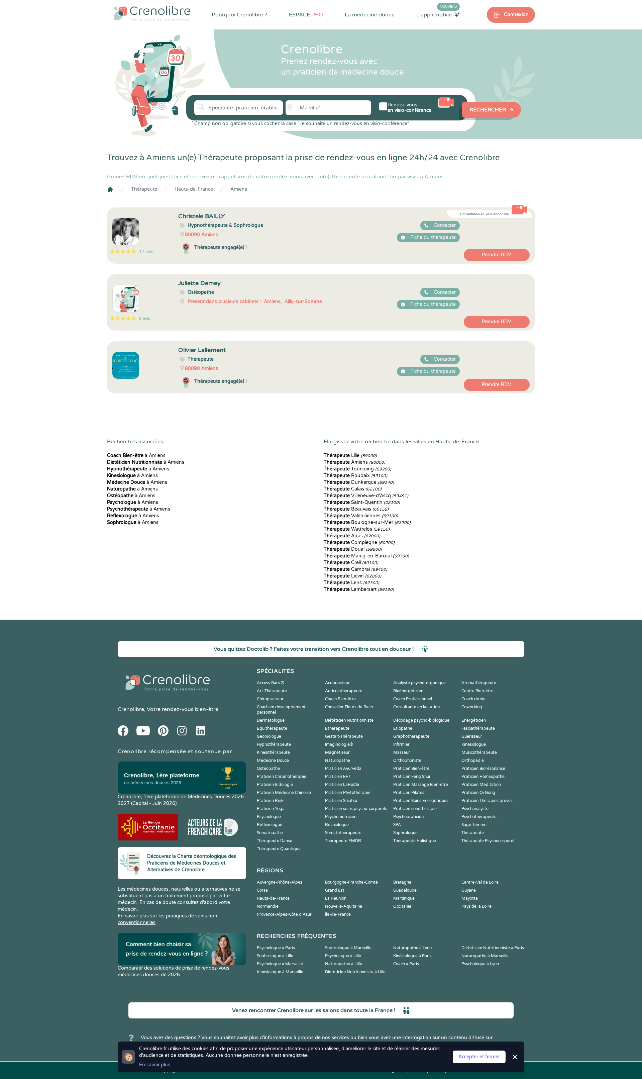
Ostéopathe (268, 768)
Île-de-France (338, 914)
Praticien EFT (337, 776)
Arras (352, 536)
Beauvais (356, 509)
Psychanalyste (475, 808)
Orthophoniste (407, 760)
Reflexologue (269, 824)
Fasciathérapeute (478, 728)
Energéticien (473, 720)
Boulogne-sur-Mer (367, 522)
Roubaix (355, 475)
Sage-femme (474, 824)
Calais (353, 489)
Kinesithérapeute (273, 752)
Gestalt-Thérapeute (344, 736)
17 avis (146, 251)
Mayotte (469, 898)
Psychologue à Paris (276, 948)
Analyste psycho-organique (419, 683)
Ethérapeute (337, 728)
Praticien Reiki (271, 800)
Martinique (404, 898)
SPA (397, 824)
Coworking (471, 707)
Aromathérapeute (478, 683)
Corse (262, 890)
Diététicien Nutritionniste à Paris (492, 948)
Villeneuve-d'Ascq (366, 496)
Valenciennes (361, 516)
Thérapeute (144, 189)
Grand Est (334, 890)
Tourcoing (357, 469)
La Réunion (335, 898)
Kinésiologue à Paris (412, 956)
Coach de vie (473, 699)
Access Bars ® (270, 683)
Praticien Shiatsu (341, 800)
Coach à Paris (406, 964)
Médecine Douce (273, 760)
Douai (353, 549)
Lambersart (359, 589)
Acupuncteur (337, 683)
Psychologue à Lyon (480, 964)
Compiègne (359, 542)
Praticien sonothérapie (415, 808)
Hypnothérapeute (274, 744)
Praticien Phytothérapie (347, 792)
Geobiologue (269, 736)
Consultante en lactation (416, 707)
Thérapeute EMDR (343, 840)
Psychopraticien (408, 816)
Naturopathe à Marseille (485, 956)
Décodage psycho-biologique (421, 720)
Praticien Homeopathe (483, 776)
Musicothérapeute (479, 752)
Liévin (352, 576)
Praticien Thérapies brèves (487, 800)
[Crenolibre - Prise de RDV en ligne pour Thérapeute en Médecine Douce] (152, 13)
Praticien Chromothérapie (281, 776)
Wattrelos (357, 529)
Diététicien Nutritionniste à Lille (355, 972)
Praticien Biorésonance (483, 768)
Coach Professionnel (412, 699)
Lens (351, 583)
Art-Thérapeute (272, 691)
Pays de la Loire (476, 906)
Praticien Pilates (408, 792)
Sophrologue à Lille (275, 956)
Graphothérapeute (411, 736)
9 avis (144, 318)
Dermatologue (271, 720)
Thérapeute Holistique (414, 840)
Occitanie (402, 906)
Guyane (468, 890)
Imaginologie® (339, 744)
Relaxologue (337, 824)
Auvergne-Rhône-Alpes (279, 882)
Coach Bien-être (340, 699)
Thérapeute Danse (274, 840)
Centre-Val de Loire (480, 882)
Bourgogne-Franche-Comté (351, 882)
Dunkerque (359, 482)
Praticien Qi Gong (478, 792)
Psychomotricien (340, 816)
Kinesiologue (473, 744)
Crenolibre (131, 709)
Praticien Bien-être (411, 768)
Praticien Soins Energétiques (420, 800)
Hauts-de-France (194, 189)
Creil (351, 562)
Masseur (401, 752)
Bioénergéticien (408, 691)
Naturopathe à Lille (343, 964)
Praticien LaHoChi (342, 784)
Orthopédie (472, 760)
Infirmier (401, 744)
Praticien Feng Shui (411, 776)
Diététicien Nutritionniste (349, 720)
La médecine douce (370, 14)
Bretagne (402, 882)
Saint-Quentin (362, 502)
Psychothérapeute (479, 816)
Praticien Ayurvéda (343, 768)
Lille (350, 455)
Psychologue (269, 816)
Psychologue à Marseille (280, 964)
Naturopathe (337, 760)
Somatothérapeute (343, 832)
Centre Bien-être (477, 691)
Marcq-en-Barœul (366, 556)
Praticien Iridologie (275, 784)
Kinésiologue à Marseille (280, 972)
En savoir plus (154, 1065)
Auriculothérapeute (343, 691)
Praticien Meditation (481, 784)
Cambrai (355, 569)
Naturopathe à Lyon (412, 948)
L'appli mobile (436, 14)
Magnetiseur (337, 752)
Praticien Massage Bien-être (420, 784)
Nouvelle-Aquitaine (343, 906)
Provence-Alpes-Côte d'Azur (284, 914)
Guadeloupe (405, 890)
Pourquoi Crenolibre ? (239, 14)
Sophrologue (405, 832)
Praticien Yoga (271, 808)
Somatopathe (270, 832)
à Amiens (136, 455)
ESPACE (306, 14)
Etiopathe (402, 728)
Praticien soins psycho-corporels (356, 808)
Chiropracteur (270, 699)
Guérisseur (471, 736)
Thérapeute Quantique (279, 848)
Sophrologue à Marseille (348, 948)
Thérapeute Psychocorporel (487, 840)
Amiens (238, 189)
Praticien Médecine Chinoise (284, 792)
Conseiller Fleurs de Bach (349, 707)
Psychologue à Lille (343, 956)
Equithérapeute (272, 728)
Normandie (268, 906)
